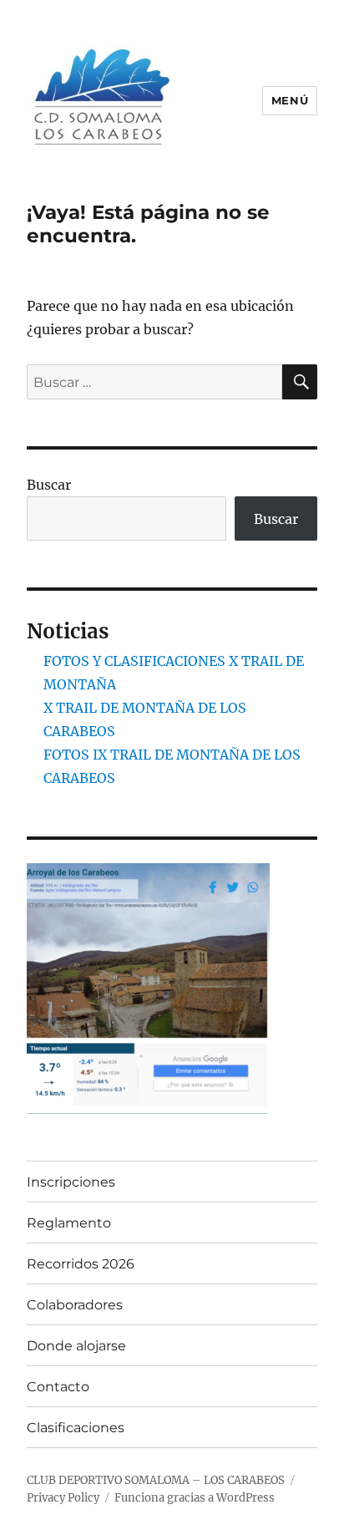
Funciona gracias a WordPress (194, 1498)
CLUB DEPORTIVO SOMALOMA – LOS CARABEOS (156, 1480)
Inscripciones (71, 1182)
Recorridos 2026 (80, 1264)
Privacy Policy (63, 1498)
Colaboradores (75, 1305)
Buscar (49, 484)
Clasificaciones (75, 1428)
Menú (289, 100)
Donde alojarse (76, 1346)
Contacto (58, 1387)
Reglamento (69, 1223)
